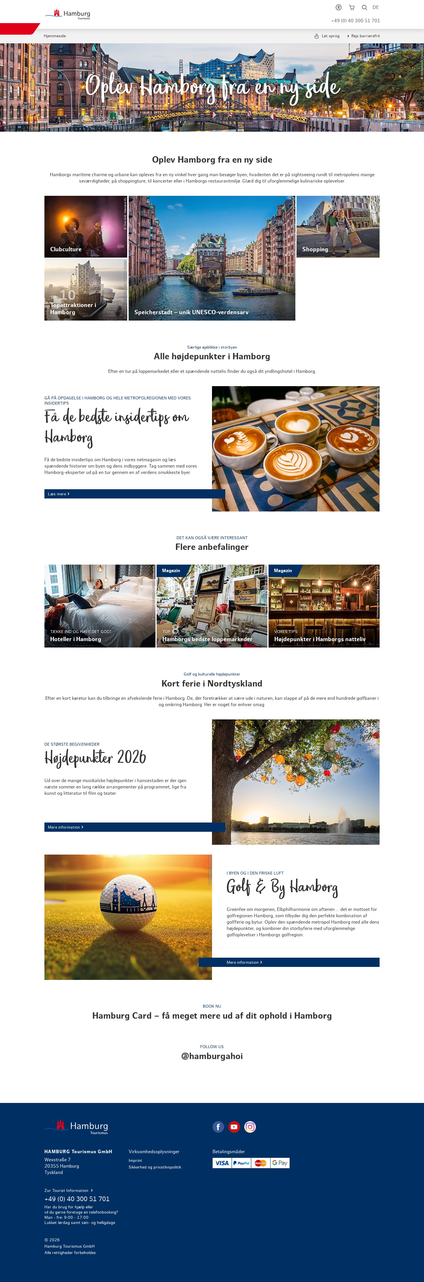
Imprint (135, 1161)
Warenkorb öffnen (351, 8)
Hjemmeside (55, 36)
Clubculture (85, 227)
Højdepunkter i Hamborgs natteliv (324, 606)
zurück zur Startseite (127, 1126)
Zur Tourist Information (66, 1191)
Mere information (212, 782)
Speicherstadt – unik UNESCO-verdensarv (212, 258)
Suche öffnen (364, 8)
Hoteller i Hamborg (99, 606)
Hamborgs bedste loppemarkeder (212, 606)
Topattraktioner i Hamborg (85, 290)
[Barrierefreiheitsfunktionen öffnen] (338, 8)
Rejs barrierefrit (365, 36)
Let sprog (330, 36)
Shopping (338, 227)
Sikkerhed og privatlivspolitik (155, 1167)
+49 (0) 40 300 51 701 (355, 20)
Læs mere (212, 448)
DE (376, 7)
